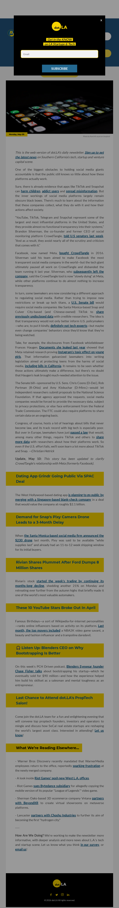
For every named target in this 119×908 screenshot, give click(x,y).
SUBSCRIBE (59, 68)
